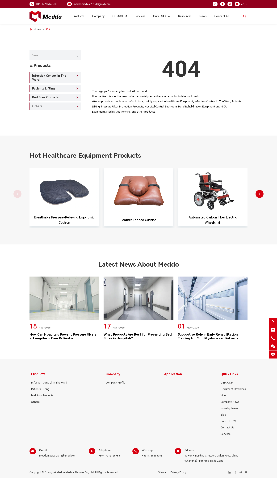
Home (37, 29)
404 (48, 29)
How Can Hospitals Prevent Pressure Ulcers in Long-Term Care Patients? (62, 336)
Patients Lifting (43, 88)
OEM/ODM (119, 16)
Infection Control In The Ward (49, 77)
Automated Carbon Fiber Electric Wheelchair (213, 219)
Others (37, 106)
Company (98, 16)
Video (224, 395)
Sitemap (162, 472)
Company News (230, 401)
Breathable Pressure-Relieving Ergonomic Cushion (64, 219)
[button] (260, 194)
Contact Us (222, 16)
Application (173, 374)
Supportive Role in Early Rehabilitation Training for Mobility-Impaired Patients (208, 336)
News (203, 16)
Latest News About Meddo (138, 264)
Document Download (233, 389)
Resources (185, 16)
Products (78, 16)
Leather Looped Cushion (138, 220)
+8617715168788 (152, 455)
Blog (223, 414)
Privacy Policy (178, 472)
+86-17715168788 (46, 4)
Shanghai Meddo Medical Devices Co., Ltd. (69, 472)
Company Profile (115, 382)
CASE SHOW (161, 16)
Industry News (229, 408)
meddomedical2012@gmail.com (91, 4)
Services (140, 16)
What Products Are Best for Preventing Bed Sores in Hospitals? (138, 336)
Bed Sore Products (45, 97)
